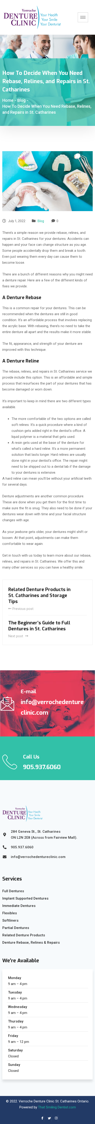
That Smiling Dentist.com (57, 1107)
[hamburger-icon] (83, 17)
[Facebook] (40, 1118)
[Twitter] (47, 1118)
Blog (41, 221)
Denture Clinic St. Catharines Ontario (61, 1101)
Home (7, 100)
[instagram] (54, 1118)
